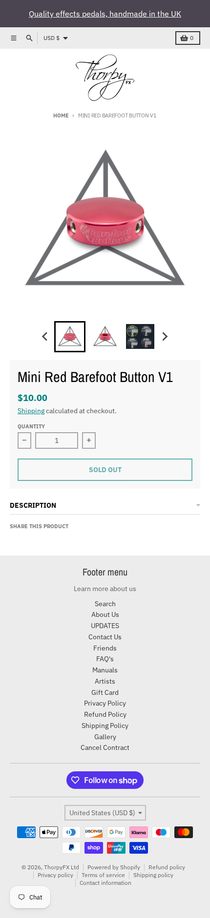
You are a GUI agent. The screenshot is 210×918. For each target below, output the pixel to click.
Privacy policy (55, 875)
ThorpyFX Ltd (61, 867)
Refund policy (166, 867)
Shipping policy (153, 875)
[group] (69, 336)
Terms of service (103, 875)
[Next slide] (164, 336)
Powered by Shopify (113, 867)
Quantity (31, 426)
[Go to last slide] (45, 336)
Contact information (105, 882)
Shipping (31, 410)
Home (60, 115)
